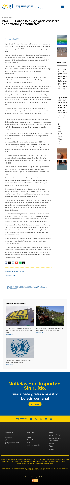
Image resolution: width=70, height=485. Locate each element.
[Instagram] (41, 418)
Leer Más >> (59, 88)
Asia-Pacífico (53, 440)
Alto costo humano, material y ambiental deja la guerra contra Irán (19, 330)
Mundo (51, 449)
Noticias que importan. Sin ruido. (35, 386)
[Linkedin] (51, 418)
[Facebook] (31, 418)
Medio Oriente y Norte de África (57, 446)
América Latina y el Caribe (55, 435)
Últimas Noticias (19, 271)
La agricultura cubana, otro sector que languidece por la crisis (49, 329)
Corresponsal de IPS (12, 39)
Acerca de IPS (9, 432)
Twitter (29, 437)
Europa (51, 443)
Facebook (30, 440)
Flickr (28, 442)
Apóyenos (8, 440)
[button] (6, 263)
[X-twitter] (36, 418)
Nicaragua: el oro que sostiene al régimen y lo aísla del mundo (66, 105)
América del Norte (55, 438)
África (51, 432)
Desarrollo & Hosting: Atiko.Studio (35, 477)
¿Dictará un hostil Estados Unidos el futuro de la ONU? (19, 361)
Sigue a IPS (30, 432)
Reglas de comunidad (33, 445)
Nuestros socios (10, 435)
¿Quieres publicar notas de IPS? (12, 443)
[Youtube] (46, 418)
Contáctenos (8, 437)
